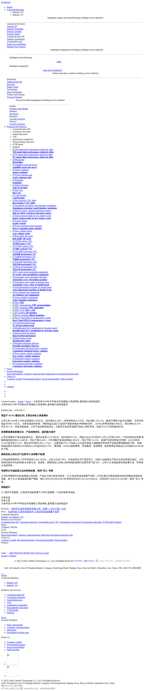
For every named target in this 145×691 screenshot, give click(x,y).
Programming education (91, 522)
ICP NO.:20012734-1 (11, 688)
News (9, 369)
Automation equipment (69, 522)
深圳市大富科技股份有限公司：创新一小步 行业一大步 (38, 508)
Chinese (10, 386)
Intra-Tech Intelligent (52, 70)
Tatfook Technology (16, 39)
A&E (58, 62)
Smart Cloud (12, 87)
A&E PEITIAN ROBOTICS (22, 553)
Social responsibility (51, 379)
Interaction (51, 374)
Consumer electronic (28, 522)
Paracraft (11, 84)
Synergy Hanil (13, 34)
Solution (117, 522)
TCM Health (12, 610)
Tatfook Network (14, 82)
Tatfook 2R (12, 26)
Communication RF (10, 522)
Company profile (14, 379)
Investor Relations (15, 371)
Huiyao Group (42, 553)
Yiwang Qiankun (14, 97)
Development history (32, 379)
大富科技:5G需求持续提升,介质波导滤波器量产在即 (33, 511)
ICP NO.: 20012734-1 (84, 561)
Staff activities (66, 379)
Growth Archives (17, 119)
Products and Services (16, 126)
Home (9, 7)
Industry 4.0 (6, 517)
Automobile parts (46, 522)
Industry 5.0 (17, 517)
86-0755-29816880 (13, 685)
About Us (11, 376)
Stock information (15, 374)
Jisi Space (13, 114)
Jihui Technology (14, 92)
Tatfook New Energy (16, 47)
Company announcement (34, 374)
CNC (56, 522)
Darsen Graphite (14, 31)
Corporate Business (15, 9)
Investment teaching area (67, 374)
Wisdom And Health (18, 109)
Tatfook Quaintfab (15, 29)
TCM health (108, 522)
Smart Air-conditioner (16, 44)
